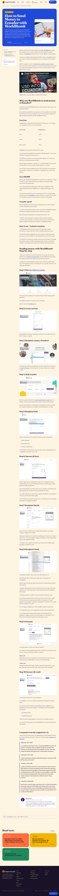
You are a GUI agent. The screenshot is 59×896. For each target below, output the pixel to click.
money (7, 5)
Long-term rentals (34, 874)
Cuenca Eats (18, 884)
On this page (5, 49)
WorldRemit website (37, 270)
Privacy (36, 890)
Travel (17, 880)
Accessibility (55, 890)
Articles (22, 2)
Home (3, 5)
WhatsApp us (52, 2)
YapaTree (48, 803)
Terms (51, 890)
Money (17, 876)
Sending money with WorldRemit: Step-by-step (9, 55)
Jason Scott (9, 42)
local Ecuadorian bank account (42, 400)
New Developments (35, 2)
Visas (18, 2)
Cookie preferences (45, 890)
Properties (28, 2)
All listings (33, 872)
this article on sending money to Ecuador (44, 64)
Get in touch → (5, 64)
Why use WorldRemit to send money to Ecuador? (10, 52)
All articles (52, 830)
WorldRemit (47, 50)
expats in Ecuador (25, 368)
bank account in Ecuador (33, 256)
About (41, 2)
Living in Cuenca (19, 878)
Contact (45, 2)
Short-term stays (34, 878)
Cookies (40, 890)
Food (17, 882)
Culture (18, 885)
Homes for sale (34, 876)
